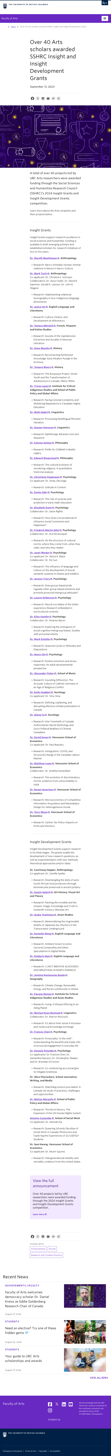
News (13, 27)
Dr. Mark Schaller (40, 639)
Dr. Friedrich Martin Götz (44, 530)
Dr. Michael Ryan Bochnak (45, 1013)
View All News (99, 1377)
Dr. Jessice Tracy (40, 578)
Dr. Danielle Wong (40, 933)
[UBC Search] (105, 3)
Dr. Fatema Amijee (41, 442)
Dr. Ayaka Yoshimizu (42, 914)
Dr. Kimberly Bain (40, 956)
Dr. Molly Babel (39, 412)
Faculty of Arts (9, 18)
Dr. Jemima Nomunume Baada (47, 975)
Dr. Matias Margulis (41, 1099)
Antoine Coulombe (40, 1118)
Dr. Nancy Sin (38, 654)
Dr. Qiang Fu (37, 714)
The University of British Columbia (47, 5)
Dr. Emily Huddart (40, 692)
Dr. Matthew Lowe (41, 763)
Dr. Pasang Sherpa (40, 994)
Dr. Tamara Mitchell (41, 325)
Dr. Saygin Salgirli (40, 892)
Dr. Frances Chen (40, 1032)
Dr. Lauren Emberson (42, 597)
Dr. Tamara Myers (40, 367)
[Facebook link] (51, 1405)
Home (4, 26)
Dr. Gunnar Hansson (41, 427)
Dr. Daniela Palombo (42, 1050)
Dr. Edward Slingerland (43, 458)
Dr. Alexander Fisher (42, 673)
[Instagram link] (51, 1411)
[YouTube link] (72, 1405)
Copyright (43, 1451)
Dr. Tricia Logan (39, 386)
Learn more (38, 1214)
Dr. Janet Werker (40, 552)
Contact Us (54, 1419)
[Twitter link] (58, 1405)
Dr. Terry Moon (38, 812)
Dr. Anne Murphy (40, 348)
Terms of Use (30, 1451)
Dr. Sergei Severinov (41, 789)
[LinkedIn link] (65, 1405)
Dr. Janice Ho (37, 306)
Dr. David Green (39, 737)
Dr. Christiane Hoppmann (45, 477)
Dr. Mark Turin (38, 273)
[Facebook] (32, 99)
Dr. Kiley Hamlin (39, 616)
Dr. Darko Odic (38, 492)
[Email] (48, 99)
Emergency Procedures (12, 1451)
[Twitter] (37, 99)
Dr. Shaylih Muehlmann (43, 258)
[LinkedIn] (43, 99)
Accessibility (55, 1451)
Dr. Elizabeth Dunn (41, 507)
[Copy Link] (53, 99)
